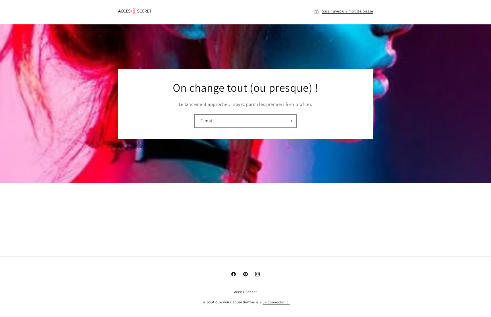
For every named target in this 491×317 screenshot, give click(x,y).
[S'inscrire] (290, 121)
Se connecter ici (276, 302)
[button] (343, 11)
